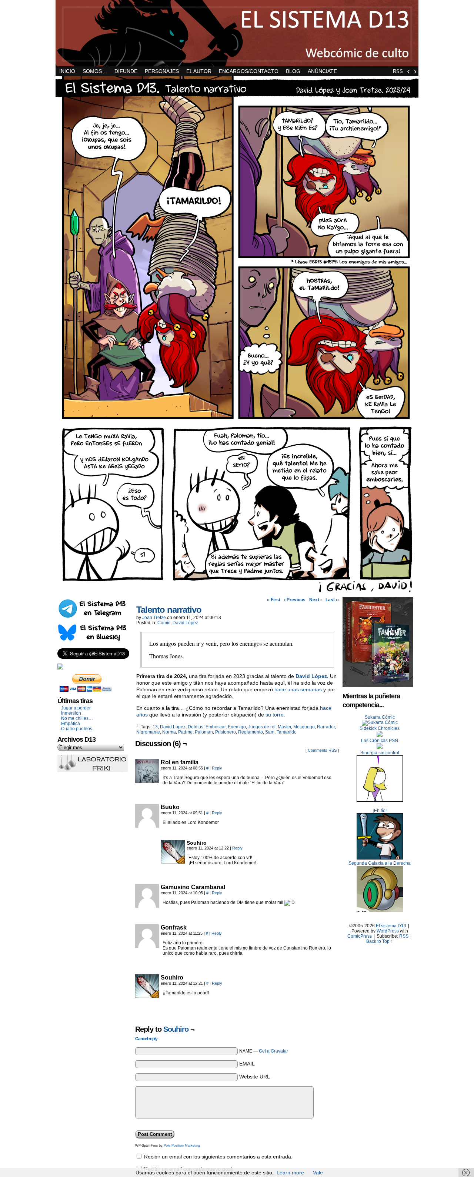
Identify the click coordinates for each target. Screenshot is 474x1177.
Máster (284, 726)
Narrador (326, 726)
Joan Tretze (154, 617)
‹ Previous (295, 599)
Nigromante (148, 732)
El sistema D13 (237, 33)
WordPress (388, 931)
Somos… (95, 71)
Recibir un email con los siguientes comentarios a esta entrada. (218, 1157)
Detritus (195, 726)
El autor (198, 71)
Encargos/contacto (248, 71)
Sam (269, 732)
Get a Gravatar (273, 1051)
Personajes (162, 71)
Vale (318, 1173)
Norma (169, 732)
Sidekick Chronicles (380, 728)
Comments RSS (322, 750)
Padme (185, 732)
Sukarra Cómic (380, 717)
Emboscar (216, 726)
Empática (70, 723)
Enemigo (237, 726)
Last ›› (332, 599)
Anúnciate (322, 71)
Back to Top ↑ (379, 941)
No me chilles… (77, 718)
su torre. (275, 715)
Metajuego (304, 726)
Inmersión (71, 713)
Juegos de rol (262, 726)
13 (155, 726)
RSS (398, 71)
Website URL (254, 1077)
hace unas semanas (298, 689)
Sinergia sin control (379, 752)
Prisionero (225, 732)
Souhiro (175, 1029)
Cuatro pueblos (76, 728)
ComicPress (359, 936)
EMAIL (247, 1064)
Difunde (125, 71)
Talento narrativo (168, 610)
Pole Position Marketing (182, 1145)
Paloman (204, 732)
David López (185, 622)
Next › (315, 599)
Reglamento (250, 732)
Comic (163, 622)
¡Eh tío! (380, 810)
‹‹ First (273, 599)
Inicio (67, 71)
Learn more (290, 1173)
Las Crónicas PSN (379, 740)
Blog (293, 71)
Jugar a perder (76, 708)
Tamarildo (287, 732)
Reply (217, 768)
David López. (312, 676)
